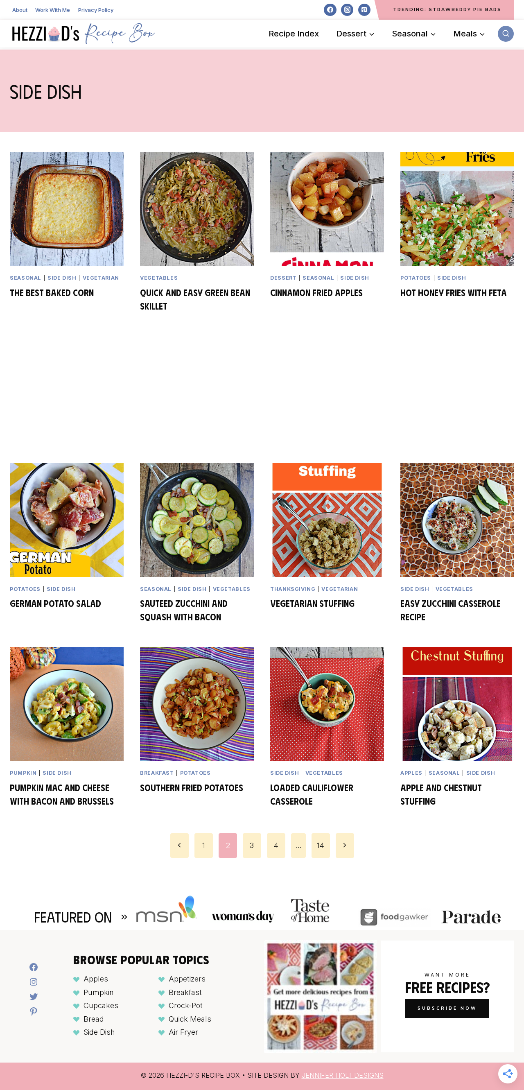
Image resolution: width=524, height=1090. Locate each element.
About (19, 10)
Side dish (62, 278)
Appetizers (187, 979)
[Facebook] (330, 10)
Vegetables (159, 278)
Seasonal (25, 278)
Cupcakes (101, 1005)
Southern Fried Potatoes (191, 787)
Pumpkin (23, 773)
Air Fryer (183, 1032)
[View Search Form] (506, 34)
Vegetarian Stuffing (312, 602)
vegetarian (101, 278)
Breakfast (157, 773)
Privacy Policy (95, 10)
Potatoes (415, 278)
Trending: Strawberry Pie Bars (447, 9)
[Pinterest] (364, 10)
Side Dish (99, 1032)
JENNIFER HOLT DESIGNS (343, 1075)
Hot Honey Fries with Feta (453, 292)
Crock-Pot (186, 1005)
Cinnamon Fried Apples (316, 292)
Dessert (283, 278)
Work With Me (52, 10)
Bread (94, 1019)
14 (320, 845)
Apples (411, 773)
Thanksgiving (293, 589)
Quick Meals (190, 1019)
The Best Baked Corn (52, 292)
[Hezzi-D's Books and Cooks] (83, 33)
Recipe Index (294, 33)
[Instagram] (347, 10)
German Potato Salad (55, 602)
